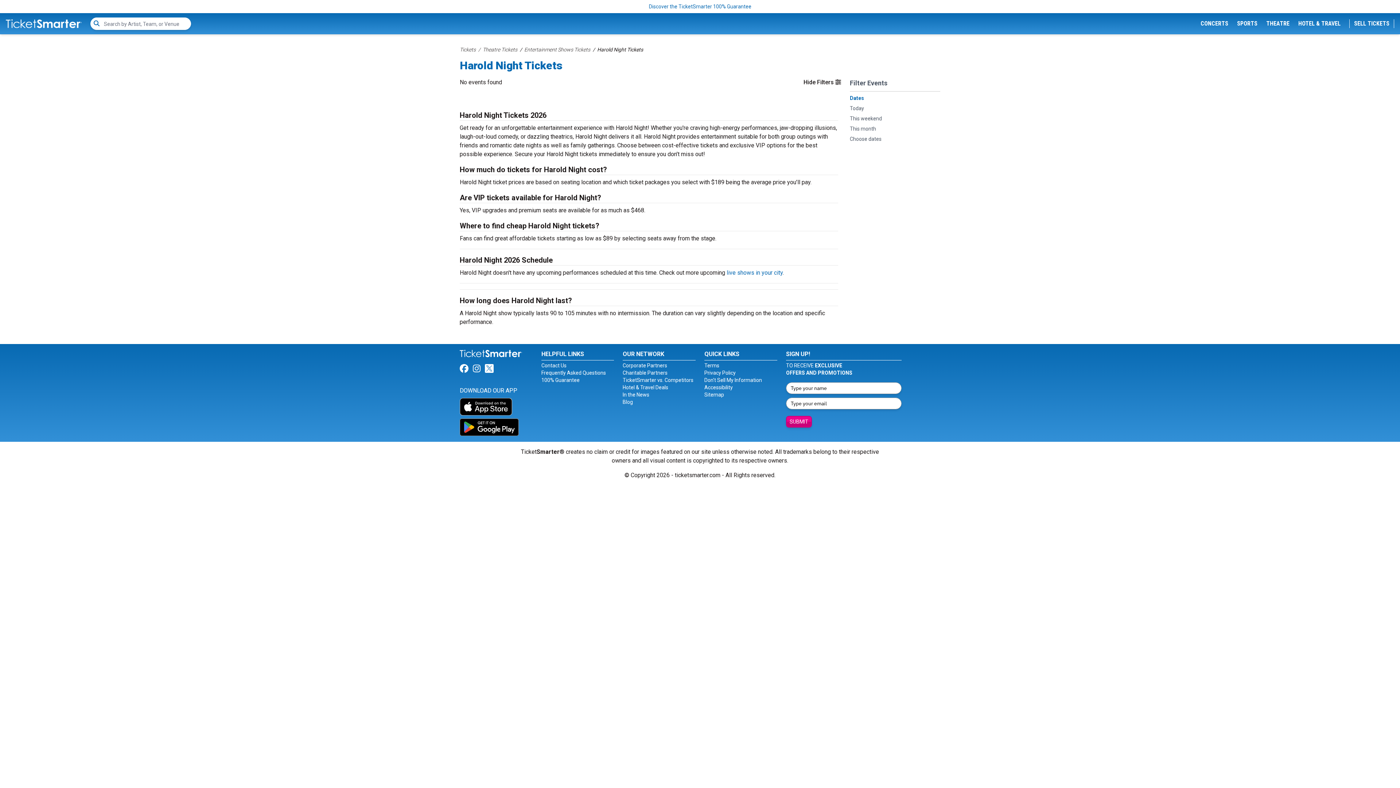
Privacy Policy (720, 373)
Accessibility (718, 387)
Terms (711, 365)
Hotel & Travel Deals (645, 387)
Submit (799, 422)
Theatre (1278, 23)
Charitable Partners (645, 373)
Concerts (1214, 23)
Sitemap (714, 395)
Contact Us (554, 365)
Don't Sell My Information (733, 380)
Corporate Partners (645, 365)
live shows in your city (755, 272)
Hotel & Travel (1319, 23)
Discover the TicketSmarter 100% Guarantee (700, 6)
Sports (1247, 23)
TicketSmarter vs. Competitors (658, 380)
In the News (636, 395)
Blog (628, 402)
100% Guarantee (560, 380)
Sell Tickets (1371, 23)
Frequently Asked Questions (573, 373)
